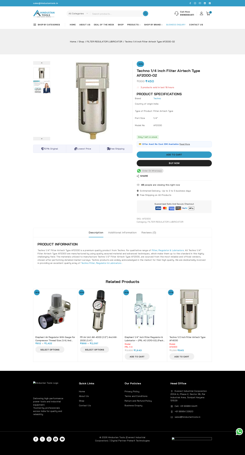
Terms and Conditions (136, 396)
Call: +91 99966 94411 (186, 406)
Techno (157, 98)
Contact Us (196, 25)
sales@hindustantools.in (45, 3)
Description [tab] (96, 232)
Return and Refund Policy (138, 400)
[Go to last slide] (41, 63)
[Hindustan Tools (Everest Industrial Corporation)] (43, 13)
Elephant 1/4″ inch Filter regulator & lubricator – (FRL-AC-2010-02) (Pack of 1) (144, 340)
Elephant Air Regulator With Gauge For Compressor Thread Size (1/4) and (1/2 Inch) (55, 340)
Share (144, 176)
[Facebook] (190, 3)
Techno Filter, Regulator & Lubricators (101, 263)
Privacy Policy (132, 391)
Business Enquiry (133, 405)
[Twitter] (42, 439)
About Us (84, 25)
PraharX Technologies (138, 440)
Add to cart (174, 154)
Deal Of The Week (104, 25)
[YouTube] (200, 3)
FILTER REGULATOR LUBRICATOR (165, 222)
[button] (41, 73)
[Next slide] (41, 138)
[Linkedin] (205, 3)
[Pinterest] (210, 3)
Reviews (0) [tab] (148, 232)
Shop (120, 25)
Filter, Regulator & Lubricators (168, 250)
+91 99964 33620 (184, 411)
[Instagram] (195, 3)
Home (73, 25)
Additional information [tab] (122, 232)
